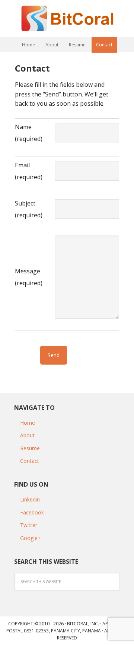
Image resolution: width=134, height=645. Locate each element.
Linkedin (30, 499)
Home (27, 422)
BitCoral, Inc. (83, 624)
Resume (30, 448)
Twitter (28, 525)
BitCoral (67, 18)
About (27, 435)
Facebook (32, 512)
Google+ (30, 538)
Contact (29, 460)
